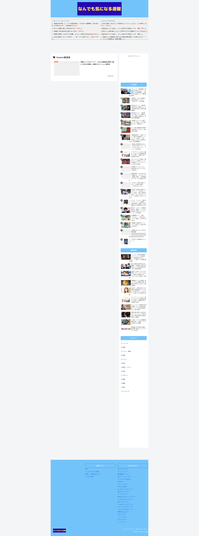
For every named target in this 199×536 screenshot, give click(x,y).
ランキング (125, 391)
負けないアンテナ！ (124, 492)
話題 (123, 355)
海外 (123, 387)
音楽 (123, 371)
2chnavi (120, 481)
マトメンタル (122, 517)
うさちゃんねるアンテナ (125, 509)
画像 (123, 383)
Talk (86, 469)
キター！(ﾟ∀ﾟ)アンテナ (125, 507)
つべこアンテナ (122, 471)
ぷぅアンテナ (122, 522)
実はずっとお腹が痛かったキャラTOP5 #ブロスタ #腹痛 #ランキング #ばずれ (123, 31)
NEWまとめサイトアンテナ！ (127, 497)
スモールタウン (122, 519)
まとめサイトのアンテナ (125, 489)
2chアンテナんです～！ (125, 476)
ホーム (145, 529)
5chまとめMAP (122, 486)
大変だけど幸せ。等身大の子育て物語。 (61, 21)
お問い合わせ (139, 529)
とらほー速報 (89, 476)
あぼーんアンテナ (123, 502)
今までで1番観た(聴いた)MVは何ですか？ (65, 28)
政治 (123, 363)
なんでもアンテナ (123, 469)
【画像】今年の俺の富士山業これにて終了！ (65, 31)
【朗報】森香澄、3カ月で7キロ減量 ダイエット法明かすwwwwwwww (73, 34)
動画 (123, 379)
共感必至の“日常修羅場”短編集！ (109, 21)
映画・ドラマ (126, 367)
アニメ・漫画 (126, 351)
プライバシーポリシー (129, 529)
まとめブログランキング (125, 499)
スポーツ (125, 375)
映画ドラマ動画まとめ (92, 474)
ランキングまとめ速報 (92, 471)
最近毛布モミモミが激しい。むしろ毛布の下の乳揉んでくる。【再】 (121, 28)
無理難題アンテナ (123, 474)
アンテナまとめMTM (124, 479)
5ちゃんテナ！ (122, 514)
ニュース (125, 343)
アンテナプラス (122, 494)
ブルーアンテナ (122, 484)
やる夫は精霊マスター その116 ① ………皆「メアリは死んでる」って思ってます (75, 37)
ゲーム (124, 359)
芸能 (123, 347)
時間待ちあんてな (123, 512)
